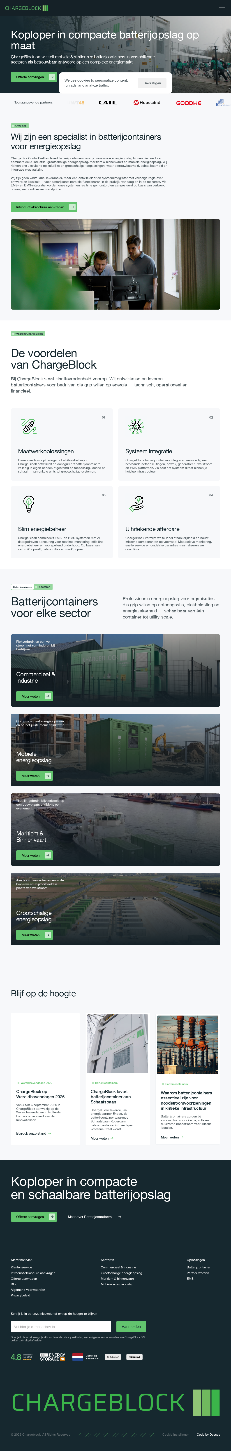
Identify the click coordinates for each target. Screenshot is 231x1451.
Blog (14, 1284)
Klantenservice (21, 1267)
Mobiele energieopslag (117, 1284)
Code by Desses (208, 1434)
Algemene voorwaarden (28, 1289)
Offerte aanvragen (24, 1278)
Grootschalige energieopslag (121, 1273)
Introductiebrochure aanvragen (33, 1273)
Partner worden (198, 1273)
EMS (190, 1278)
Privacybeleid (20, 1295)
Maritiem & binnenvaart (117, 1278)
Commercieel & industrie (118, 1267)
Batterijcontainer (198, 1267)
